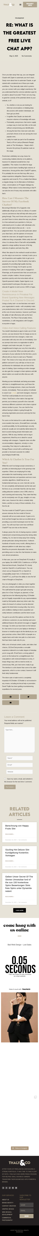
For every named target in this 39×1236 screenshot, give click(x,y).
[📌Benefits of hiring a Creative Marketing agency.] (19, 1017)
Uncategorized (19, 18)
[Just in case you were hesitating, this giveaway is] (19, 1120)
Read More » (9, 834)
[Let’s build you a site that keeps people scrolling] (19, 966)
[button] (20, 4)
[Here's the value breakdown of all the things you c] (19, 1068)
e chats (13, 393)
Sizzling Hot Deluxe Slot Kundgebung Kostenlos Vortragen (17, 852)
